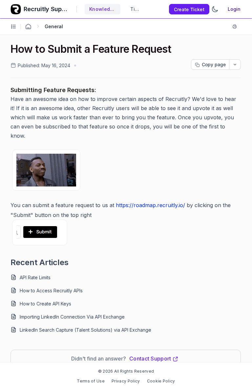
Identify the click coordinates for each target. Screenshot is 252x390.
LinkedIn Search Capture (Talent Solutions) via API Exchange (85, 330)
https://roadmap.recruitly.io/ (150, 205)
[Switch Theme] (214, 9)
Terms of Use (91, 381)
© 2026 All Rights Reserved (126, 371)
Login (234, 9)
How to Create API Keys (45, 303)
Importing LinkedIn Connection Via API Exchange (72, 317)
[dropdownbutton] (235, 64)
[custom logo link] (15, 9)
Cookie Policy (161, 381)
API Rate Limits (35, 277)
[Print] (236, 26)
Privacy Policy (126, 381)
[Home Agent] (28, 26)
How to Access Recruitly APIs (51, 290)
